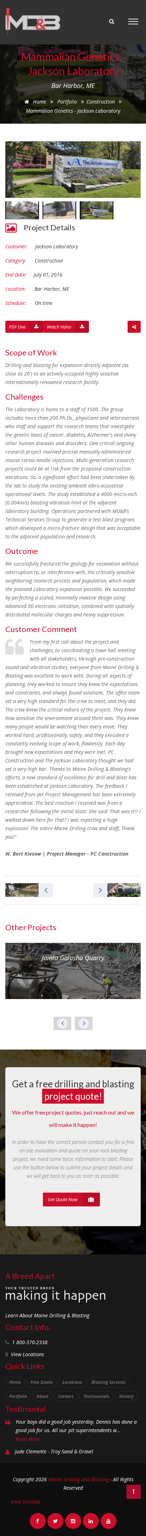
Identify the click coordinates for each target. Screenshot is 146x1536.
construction (101, 101)
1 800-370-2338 (29, 1342)
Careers (66, 1396)
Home (39, 101)
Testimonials (96, 1396)
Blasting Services (108, 1382)
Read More (28, 1439)
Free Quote (41, 1382)
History (126, 1396)
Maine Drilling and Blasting (78, 1479)
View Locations (27, 1354)
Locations (72, 1382)
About (42, 1396)
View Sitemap (25, 1501)
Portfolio (67, 101)
